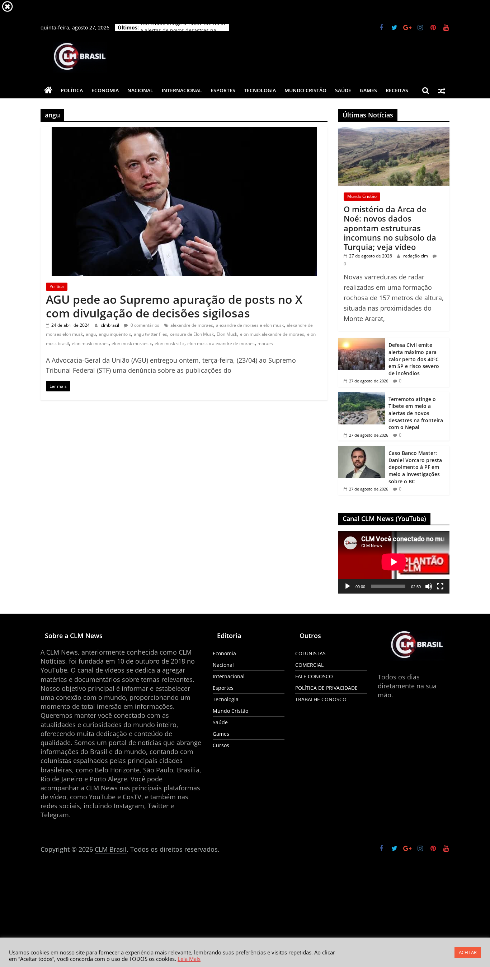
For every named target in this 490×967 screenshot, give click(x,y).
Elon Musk (227, 334)
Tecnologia (260, 90)
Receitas (397, 90)
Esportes (223, 90)
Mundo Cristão (305, 90)
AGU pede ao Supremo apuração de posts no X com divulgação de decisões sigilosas (174, 306)
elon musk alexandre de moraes (272, 334)
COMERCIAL (309, 664)
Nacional (140, 90)
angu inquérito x (115, 334)
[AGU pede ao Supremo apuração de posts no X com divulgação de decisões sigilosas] (184, 131)
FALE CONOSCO (314, 676)
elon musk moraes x (132, 343)
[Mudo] (428, 586)
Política (72, 90)
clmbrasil (110, 325)
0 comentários (144, 325)
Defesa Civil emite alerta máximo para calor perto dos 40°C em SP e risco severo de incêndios (413, 358)
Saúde (343, 90)
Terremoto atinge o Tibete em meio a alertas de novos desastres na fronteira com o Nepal (415, 413)
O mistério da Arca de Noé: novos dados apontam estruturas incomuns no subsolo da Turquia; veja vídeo (390, 228)
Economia (105, 90)
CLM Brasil (111, 849)
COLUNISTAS (310, 653)
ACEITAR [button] (468, 952)
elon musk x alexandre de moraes (221, 343)
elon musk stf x (169, 343)
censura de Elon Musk (192, 334)
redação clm (416, 256)
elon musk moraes (90, 343)
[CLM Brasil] (48, 90)
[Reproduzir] (347, 586)
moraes (265, 343)
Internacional (182, 90)
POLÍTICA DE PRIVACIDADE (326, 687)
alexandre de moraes (191, 325)
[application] (393, 562)
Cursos (221, 745)
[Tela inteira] (440, 586)
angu (91, 334)
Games (368, 90)
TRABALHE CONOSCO (321, 699)
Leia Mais (189, 959)
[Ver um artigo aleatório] (441, 90)
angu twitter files (150, 334)
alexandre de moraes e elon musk (250, 325)
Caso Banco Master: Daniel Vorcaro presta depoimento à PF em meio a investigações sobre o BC (415, 467)
